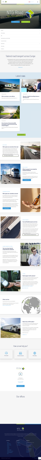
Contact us (25, 334)
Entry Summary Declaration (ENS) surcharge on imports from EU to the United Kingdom (9, 124)
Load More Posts (21, 134)
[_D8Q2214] (10, 79)
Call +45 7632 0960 (20, 381)
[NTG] (5, 1)
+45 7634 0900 (29, 448)
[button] (10, 155)
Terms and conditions (37, 458)
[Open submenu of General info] (39, 43)
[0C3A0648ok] (31, 79)
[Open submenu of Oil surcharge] (39, 33)
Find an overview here (7, 305)
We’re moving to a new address (8, 96)
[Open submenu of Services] (39, 30)
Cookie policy (38, 457)
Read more (20, 67)
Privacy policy (34, 457)
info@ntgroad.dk (20, 382)
